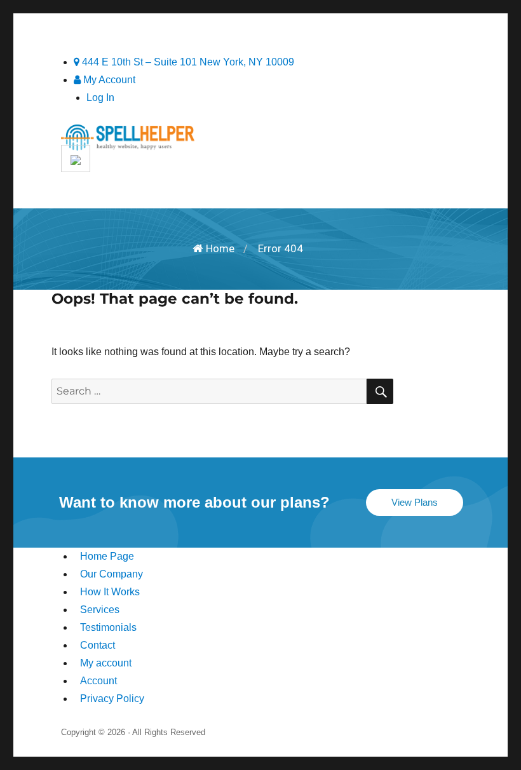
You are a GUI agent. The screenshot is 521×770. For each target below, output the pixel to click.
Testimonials (108, 627)
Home (220, 248)
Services (99, 609)
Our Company (111, 574)
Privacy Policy (112, 698)
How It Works (110, 591)
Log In (100, 97)
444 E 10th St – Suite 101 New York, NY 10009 (186, 62)
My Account (108, 79)
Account (98, 680)
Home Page (107, 556)
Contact (97, 645)
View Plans (414, 502)
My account (106, 663)
